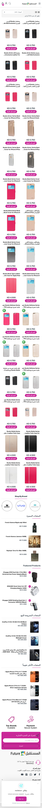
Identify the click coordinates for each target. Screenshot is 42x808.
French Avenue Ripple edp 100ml (16, 522)
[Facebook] (39, 774)
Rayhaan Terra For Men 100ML (17, 550)
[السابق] (2, 505)
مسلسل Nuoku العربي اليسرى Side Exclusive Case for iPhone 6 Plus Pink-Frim (12, 85)
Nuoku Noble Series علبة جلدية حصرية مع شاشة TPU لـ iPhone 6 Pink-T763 (11, 401)
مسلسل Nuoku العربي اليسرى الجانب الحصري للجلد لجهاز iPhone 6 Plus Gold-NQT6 (31, 85)
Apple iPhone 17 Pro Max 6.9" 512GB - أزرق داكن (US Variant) (14, 700)
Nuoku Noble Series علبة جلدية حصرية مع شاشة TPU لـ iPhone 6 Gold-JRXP (31, 401)
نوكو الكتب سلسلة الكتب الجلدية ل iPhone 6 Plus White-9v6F (32, 243)
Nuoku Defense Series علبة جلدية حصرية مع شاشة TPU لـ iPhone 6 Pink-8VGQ (11, 306)
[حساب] (6, 3)
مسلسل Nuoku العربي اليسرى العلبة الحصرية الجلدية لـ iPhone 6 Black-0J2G (31, 22)
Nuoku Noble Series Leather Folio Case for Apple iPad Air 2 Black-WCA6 (32, 432)
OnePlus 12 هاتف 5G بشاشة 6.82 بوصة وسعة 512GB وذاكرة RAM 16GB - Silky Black (15, 651)
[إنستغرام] (26, 774)
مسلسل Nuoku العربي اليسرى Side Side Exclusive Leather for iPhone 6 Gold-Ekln (11, 22)
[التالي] (40, 505)
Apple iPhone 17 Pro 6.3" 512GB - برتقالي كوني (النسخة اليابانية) (15, 672)
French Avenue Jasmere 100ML (16, 536)
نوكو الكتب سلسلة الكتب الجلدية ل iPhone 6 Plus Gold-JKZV (32, 211)
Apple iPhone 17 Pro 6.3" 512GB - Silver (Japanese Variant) (15, 686)
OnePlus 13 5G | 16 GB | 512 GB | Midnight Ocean (16, 637)
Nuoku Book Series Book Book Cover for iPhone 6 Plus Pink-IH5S (12, 211)
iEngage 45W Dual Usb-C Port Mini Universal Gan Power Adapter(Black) (14, 573)
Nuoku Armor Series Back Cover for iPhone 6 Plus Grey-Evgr (31, 148)
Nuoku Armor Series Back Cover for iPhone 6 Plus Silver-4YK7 (11, 148)
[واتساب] (31, 774)
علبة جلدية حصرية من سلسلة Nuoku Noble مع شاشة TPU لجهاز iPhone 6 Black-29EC (11, 369)
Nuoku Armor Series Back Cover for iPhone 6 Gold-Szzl (31, 117)
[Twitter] (35, 774)
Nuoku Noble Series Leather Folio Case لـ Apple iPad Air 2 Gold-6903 (11, 432)
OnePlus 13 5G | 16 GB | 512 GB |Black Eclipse (14, 623)
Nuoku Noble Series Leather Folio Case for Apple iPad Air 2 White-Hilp (12, 464)
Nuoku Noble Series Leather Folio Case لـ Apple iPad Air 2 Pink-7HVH (31, 464)
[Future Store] (29, 5)
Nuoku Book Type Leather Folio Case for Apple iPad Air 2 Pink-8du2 (11, 275)
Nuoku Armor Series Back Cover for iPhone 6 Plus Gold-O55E (11, 117)
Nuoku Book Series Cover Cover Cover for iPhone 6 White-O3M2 (31, 275)
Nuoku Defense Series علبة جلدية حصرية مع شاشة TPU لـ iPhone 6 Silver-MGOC (31, 369)
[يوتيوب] (22, 774)
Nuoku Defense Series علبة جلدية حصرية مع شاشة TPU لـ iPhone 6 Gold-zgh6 (31, 306)
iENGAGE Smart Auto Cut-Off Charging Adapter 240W (17, 587)
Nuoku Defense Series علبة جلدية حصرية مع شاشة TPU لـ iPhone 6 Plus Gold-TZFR (31, 338)
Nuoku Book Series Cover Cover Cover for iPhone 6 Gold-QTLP (31, 180)
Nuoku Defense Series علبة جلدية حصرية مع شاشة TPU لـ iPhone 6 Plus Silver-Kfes (11, 338)
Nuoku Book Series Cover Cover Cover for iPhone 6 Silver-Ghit (11, 243)
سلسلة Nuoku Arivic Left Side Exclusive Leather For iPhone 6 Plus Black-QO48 (11, 54)
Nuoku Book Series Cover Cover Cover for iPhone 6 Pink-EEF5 (11, 180)
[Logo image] (35, 505)
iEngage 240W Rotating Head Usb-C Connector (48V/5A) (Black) (14, 601)
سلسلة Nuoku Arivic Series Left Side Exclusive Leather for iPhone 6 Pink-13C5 (31, 54)
